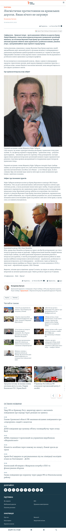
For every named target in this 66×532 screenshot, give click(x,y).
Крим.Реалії (24, 290)
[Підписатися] (41, 490)
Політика (7, 7)
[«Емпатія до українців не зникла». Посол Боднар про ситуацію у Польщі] (9, 310)
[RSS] (33, 490)
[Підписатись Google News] (9, 490)
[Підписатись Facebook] (5, 490)
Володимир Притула (10, 19)
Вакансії (36, 517)
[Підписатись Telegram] (29, 490)
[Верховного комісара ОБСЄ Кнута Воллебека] (33, 246)
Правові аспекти (9, 524)
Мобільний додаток (10, 504)
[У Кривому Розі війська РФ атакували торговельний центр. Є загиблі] (48, 374)
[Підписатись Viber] (25, 490)
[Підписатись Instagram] (21, 490)
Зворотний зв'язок (39, 520)
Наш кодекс (7, 520)
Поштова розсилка (9, 507)
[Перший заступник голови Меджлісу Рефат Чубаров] (33, 146)
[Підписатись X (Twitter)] (13, 490)
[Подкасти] (43, 530)
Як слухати (7, 501)
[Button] (43, 26)
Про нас (6, 517)
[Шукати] (56, 530)
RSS (35, 501)
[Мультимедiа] (31, 530)
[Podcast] (37, 490)
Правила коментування (41, 504)
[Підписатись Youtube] (17, 490)
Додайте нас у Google (14, 530)
